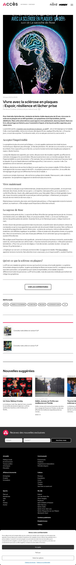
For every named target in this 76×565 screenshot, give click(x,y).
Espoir (6, 304)
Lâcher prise (32, 304)
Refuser (38, 553)
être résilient (63, 250)
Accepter (38, 547)
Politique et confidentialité (43, 562)
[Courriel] (39, 109)
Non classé (38, 376)
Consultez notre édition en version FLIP (26, 331)
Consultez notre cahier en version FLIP (26, 346)
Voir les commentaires (38, 287)
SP (65, 304)
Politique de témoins (30, 562)
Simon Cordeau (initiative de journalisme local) (21, 109)
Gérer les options (38, 558)
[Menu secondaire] (72, 5)
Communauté (71, 376)
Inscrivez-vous (61, 440)
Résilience (42, 304)
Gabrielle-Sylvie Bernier (18, 304)
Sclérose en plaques (54, 304)
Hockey (5, 376)
